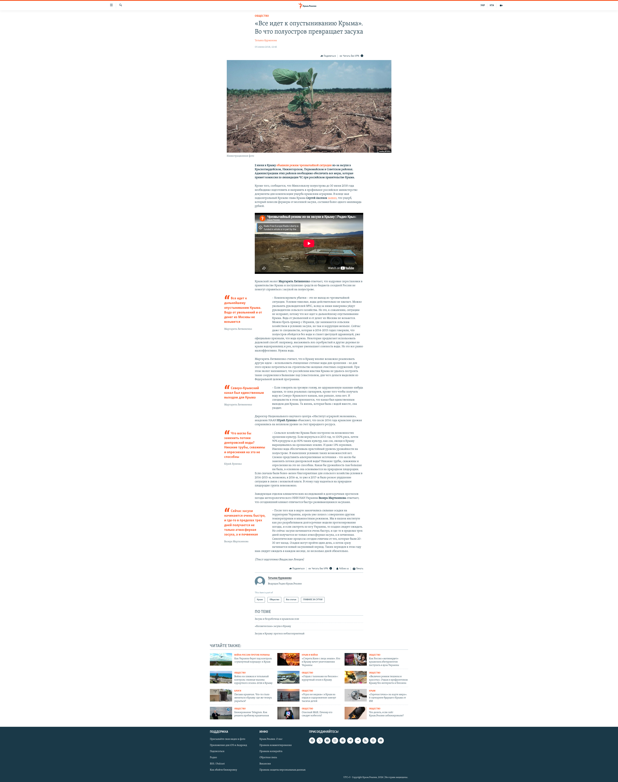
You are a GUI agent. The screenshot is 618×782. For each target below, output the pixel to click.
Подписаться (217, 751)
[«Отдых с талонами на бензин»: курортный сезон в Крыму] (288, 677)
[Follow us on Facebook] (312, 740)
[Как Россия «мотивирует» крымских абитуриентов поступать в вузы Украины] (356, 659)
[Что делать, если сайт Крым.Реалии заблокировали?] (356, 713)
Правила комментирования (275, 745)
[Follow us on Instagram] (335, 740)
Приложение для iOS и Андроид (228, 745)
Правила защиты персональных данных (282, 769)
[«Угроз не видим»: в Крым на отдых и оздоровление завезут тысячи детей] (288, 695)
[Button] (328, 56)
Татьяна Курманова (266, 40)
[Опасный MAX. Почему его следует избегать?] (288, 713)
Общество (262, 16)
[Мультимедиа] (501, 5)
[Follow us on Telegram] (350, 740)
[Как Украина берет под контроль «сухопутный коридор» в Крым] (221, 659)
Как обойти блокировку (223, 769)
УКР (483, 5)
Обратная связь (268, 757)
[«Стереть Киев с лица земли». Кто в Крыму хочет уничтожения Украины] (288, 659)
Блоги (237, 691)
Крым (372, 691)
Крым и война (310, 655)
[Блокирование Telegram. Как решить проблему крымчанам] (221, 713)
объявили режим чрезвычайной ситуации (304, 165)
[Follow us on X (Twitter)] (320, 740)
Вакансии (265, 763)
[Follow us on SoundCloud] (358, 740)
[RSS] (365, 740)
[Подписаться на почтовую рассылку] (381, 740)
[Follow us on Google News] (343, 740)
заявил (332, 198)
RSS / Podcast (217, 763)
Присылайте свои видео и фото (227, 739)
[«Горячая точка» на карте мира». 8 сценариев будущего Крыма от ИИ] (356, 695)
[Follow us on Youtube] (327, 740)
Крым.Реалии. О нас (270, 739)
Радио (213, 757)
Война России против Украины (252, 655)
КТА (492, 5)
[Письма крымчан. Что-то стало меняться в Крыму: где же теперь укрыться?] (221, 695)
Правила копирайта (270, 751)
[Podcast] (373, 740)
